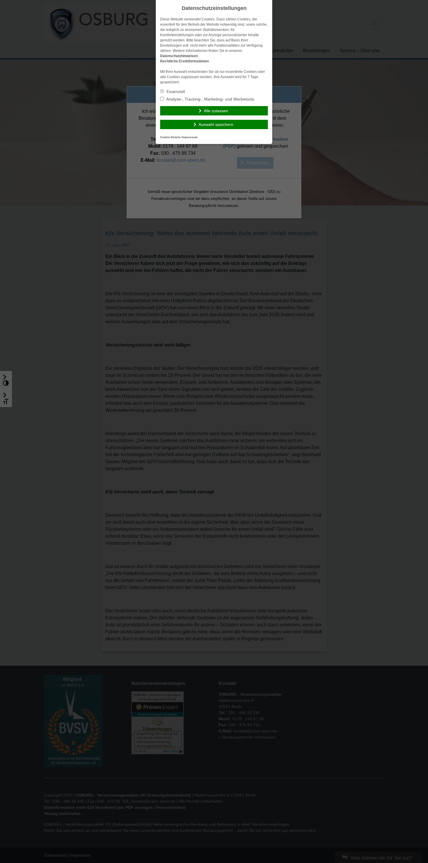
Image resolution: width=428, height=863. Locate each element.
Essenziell (175, 91)
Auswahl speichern (216, 124)
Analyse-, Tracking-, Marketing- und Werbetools (209, 99)
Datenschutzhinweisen (179, 56)
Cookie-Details (170, 137)
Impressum (190, 137)
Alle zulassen (216, 110)
